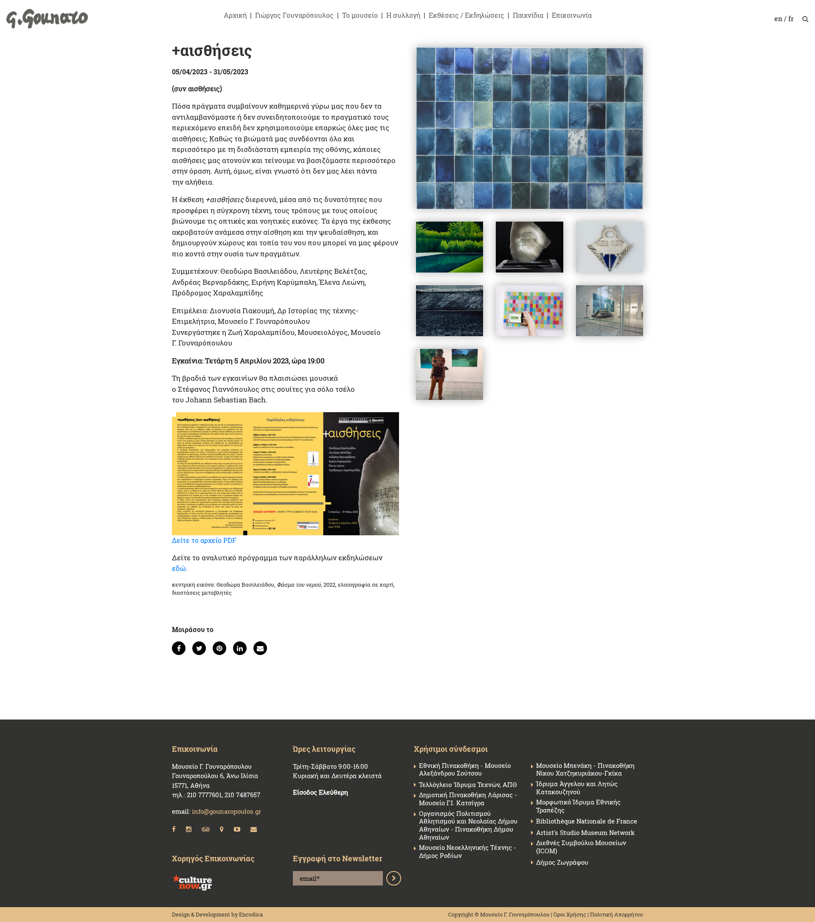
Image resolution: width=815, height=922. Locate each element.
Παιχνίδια (528, 15)
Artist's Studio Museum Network (585, 833)
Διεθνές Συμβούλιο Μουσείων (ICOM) (581, 847)
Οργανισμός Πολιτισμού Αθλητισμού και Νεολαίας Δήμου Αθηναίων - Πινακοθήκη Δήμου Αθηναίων (468, 825)
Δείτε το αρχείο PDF (204, 540)
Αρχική (235, 15)
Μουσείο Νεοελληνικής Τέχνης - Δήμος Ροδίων (467, 851)
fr (791, 18)
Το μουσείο (360, 15)
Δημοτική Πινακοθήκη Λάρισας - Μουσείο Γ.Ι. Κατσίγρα (468, 799)
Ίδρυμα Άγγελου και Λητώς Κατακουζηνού (577, 788)
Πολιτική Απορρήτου (616, 914)
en (779, 18)
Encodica (251, 914)
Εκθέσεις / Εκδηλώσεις (466, 15)
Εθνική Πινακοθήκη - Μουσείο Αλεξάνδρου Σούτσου (465, 770)
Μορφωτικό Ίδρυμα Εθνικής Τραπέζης (578, 806)
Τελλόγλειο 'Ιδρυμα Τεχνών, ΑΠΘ (468, 785)
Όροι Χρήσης (570, 914)
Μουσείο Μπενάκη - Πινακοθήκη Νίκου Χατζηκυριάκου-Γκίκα (585, 770)
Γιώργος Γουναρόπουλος (294, 15)
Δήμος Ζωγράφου (562, 862)
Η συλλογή (403, 15)
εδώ (179, 568)
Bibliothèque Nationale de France (586, 821)
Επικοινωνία (572, 15)
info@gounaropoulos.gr (226, 811)
